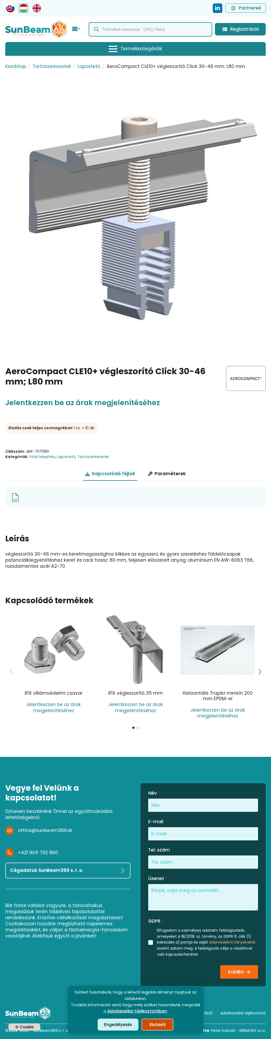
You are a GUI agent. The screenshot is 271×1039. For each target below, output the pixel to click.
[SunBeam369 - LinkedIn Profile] (217, 8)
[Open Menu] (76, 29)
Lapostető (89, 66)
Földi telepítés (42, 456)
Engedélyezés (118, 1024)
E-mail (157, 822)
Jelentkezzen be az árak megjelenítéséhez (82, 403)
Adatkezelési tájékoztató (243, 1013)
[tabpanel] (135, 497)
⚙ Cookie (24, 1027)
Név (154, 793)
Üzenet (158, 878)
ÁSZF (208, 1013)
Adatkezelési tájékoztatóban (137, 1011)
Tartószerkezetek (52, 66)
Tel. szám (159, 850)
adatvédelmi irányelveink (232, 942)
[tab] (110, 474)
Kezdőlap (15, 66)
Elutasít (158, 1024)
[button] (260, 671)
